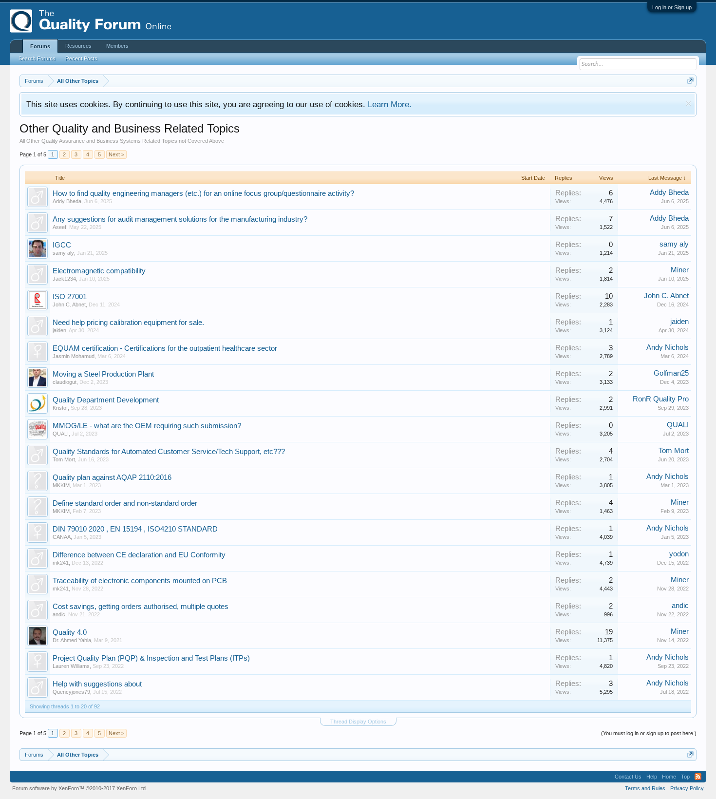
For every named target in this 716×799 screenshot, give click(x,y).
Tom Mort (64, 459)
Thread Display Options (358, 721)
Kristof (60, 408)
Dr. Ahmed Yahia (72, 640)
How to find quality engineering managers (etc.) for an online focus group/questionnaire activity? (203, 193)
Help (651, 777)
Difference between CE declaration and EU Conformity (139, 555)
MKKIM (61, 485)
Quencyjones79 (71, 692)
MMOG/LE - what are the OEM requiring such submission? (147, 426)
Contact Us (628, 777)
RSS (698, 776)
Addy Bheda (67, 201)
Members (117, 46)
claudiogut (64, 382)
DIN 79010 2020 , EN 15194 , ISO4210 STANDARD (135, 529)
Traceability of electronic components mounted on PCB (140, 581)
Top (685, 777)
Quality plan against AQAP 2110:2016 (112, 477)
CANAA (62, 537)
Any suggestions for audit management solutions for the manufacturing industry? (180, 219)
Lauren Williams (71, 666)
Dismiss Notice (688, 103)
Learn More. (390, 104)
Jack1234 (64, 279)
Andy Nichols (667, 347)
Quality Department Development (106, 400)
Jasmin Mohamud (73, 356)
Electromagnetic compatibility (99, 271)
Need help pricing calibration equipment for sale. (128, 322)
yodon (679, 554)
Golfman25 (671, 373)
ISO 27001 (70, 297)
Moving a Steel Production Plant (103, 374)
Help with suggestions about (97, 684)
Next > (116, 154)
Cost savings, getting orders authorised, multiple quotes (140, 606)
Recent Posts (81, 58)
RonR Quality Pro (661, 399)
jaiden (59, 330)
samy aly (63, 253)
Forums (40, 46)
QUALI (61, 434)
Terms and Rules (645, 788)
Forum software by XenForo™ (79, 788)
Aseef (59, 227)
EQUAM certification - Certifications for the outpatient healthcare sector (165, 348)
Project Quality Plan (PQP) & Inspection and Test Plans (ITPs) (151, 658)
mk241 (61, 563)
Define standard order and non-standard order (125, 503)
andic (59, 614)
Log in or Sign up (672, 7)
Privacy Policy (687, 788)
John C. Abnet (69, 304)
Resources (78, 46)
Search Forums (37, 58)
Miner (680, 270)
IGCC (62, 245)
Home (669, 777)
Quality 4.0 (70, 632)
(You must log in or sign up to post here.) (649, 733)
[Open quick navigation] (690, 80)
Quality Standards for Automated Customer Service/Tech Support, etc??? (169, 452)
